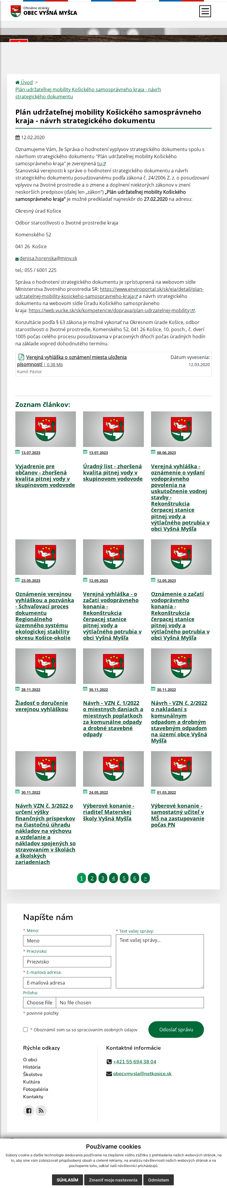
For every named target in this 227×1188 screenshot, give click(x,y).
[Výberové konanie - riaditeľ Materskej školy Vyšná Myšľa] (113, 769)
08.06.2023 (166, 452)
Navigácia (25, 11)
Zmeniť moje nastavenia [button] (113, 1179)
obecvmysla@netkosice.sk (142, 1073)
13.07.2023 (30, 452)
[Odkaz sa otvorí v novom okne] (28, 1110)
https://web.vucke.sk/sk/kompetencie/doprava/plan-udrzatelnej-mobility (109, 310)
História (31, 1067)
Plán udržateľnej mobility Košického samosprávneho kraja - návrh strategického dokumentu (88, 93)
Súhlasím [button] (67, 1179)
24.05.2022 (98, 792)
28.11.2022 (30, 689)
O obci (30, 1059)
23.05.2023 (30, 580)
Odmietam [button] (158, 1179)
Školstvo (32, 1074)
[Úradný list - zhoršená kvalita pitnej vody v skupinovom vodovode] (113, 429)
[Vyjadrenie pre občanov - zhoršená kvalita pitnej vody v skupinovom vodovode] (45, 429)
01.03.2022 (166, 792)
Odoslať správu (176, 1029)
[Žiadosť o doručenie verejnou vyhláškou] (45, 666)
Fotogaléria (35, 1089)
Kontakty (33, 1097)
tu (99, 163)
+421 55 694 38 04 (134, 1062)
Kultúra (31, 1082)
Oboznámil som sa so (83, 1030)
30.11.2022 (98, 689)
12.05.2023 (98, 580)
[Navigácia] (205, 11)
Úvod (26, 82)
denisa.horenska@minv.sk (48, 258)
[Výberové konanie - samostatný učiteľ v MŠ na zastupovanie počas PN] (181, 769)
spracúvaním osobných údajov (107, 1030)
